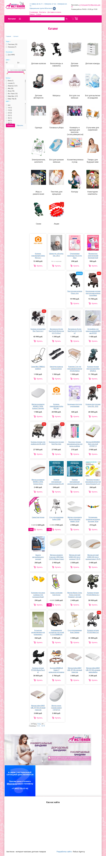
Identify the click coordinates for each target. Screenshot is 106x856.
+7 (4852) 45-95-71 (36, 4)
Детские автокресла (38, 96)
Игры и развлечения (38, 193)
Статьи (38, 14)
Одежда (38, 127)
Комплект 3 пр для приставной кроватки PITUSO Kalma (74, 369)
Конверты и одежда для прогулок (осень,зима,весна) (75, 130)
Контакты (42, 12)
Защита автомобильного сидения (38, 557)
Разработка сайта (64, 852)
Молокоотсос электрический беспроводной (93, 256)
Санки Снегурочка (38, 517)
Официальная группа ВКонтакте (41, 8)
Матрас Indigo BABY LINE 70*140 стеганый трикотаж (74, 670)
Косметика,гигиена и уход (75, 161)
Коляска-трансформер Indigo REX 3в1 (56, 406)
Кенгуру (74, 192)
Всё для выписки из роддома (92, 96)
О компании (34, 12)
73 (44, 726)
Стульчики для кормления (92, 128)
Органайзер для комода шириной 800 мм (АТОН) (93, 331)
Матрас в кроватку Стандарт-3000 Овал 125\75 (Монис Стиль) (56, 557)
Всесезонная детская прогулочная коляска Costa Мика (93, 293)
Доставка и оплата (54, 12)
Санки (38, 224)
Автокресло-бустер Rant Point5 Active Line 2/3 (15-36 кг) (56, 331)
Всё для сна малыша (74, 96)
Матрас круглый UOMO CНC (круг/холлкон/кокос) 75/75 (93, 557)
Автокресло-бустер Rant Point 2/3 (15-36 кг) (75, 331)
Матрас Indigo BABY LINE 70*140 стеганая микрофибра (93, 670)
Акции (56, 224)
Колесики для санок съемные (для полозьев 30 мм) (38, 595)
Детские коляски (38, 63)
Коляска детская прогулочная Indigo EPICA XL (93, 369)
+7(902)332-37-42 (49, 4)
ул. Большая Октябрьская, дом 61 (85, 5)
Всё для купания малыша (56, 161)
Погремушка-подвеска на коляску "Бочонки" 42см (93, 519)
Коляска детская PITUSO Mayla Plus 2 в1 (38, 670)
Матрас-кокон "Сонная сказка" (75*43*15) (56, 708)
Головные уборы (56, 127)
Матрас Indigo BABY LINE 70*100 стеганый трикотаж (38, 708)
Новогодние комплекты (92, 193)
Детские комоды (92, 63)
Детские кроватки (74, 64)
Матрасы (56, 95)
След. (39, 724)
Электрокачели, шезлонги (38, 161)
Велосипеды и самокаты (56, 64)
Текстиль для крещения (56, 193)
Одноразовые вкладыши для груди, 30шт (74, 256)
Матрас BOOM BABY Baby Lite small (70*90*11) (93, 444)
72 (42, 726)
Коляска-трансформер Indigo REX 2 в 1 (38, 256)
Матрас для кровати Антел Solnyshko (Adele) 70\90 (75, 519)
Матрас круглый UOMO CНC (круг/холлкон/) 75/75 (75, 557)
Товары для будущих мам (92, 161)
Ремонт (32, 14)
